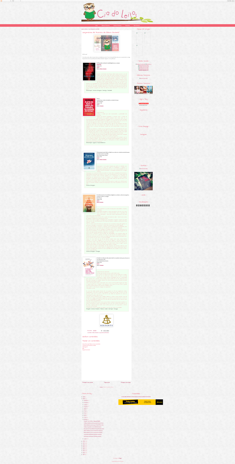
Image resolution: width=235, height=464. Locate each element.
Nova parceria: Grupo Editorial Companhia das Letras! (94, 428)
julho (85, 410)
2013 (84, 450)
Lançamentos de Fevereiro (104, 332)
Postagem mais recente (87, 382)
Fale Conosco (137, 25)
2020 (84, 396)
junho (85, 411)
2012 (84, 452)
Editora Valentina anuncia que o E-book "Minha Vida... (94, 425)
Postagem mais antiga (126, 382)
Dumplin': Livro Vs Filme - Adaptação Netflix (92, 421)
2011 (84, 454)
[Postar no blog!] (105, 330)
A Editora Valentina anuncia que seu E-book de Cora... (94, 423)
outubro (85, 404)
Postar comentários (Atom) (108, 387)
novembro (86, 402)
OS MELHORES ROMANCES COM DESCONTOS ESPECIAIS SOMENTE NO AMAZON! (136, 396)
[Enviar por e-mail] (103, 330)
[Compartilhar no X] (106, 330)
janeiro (85, 438)
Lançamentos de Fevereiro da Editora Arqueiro (92, 436)
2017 (84, 443)
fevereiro (86, 419)
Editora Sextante (103, 69)
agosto (85, 408)
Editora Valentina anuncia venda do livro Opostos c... (93, 430)
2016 (84, 445)
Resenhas (127, 25)
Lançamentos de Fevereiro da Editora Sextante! (93, 434)
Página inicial (107, 382)
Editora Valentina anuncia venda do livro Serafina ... (93, 432)
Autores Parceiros (117, 25)
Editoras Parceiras (106, 25)
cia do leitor (89, 332)
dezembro (86, 400)
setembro (86, 406)
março (85, 417)
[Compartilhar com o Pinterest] (108, 330)
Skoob (98, 67)
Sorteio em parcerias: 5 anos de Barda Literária (92, 426)
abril (85, 415)
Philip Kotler (99, 64)
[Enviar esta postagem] (101, 330)
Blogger (120, 458)
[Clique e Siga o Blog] (143, 103)
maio (85, 413)
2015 (84, 447)
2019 (84, 398)
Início (96, 25)
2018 (84, 441)
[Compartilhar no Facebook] (107, 330)
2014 (84, 448)
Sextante (101, 106)
